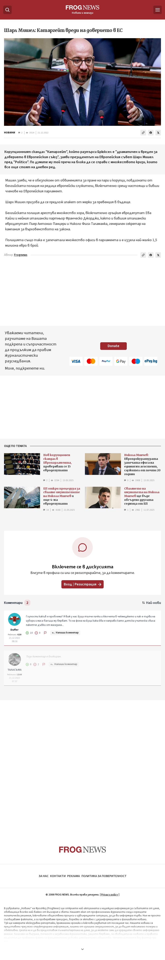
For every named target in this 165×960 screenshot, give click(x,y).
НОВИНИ (9, 132)
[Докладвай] (45, 632)
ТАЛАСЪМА (14, 670)
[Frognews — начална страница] (82, 849)
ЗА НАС (43, 876)
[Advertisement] (82, 765)
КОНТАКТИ (58, 876)
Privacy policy (109, 895)
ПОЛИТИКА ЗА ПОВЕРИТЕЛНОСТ (104, 876)
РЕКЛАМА (73, 876)
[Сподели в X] (158, 132)
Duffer (14, 630)
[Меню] (157, 10)
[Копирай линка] (143, 132)
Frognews (20, 255)
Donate (113, 345)
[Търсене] (7, 10)
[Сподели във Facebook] (151, 132)
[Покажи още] (82, 949)
